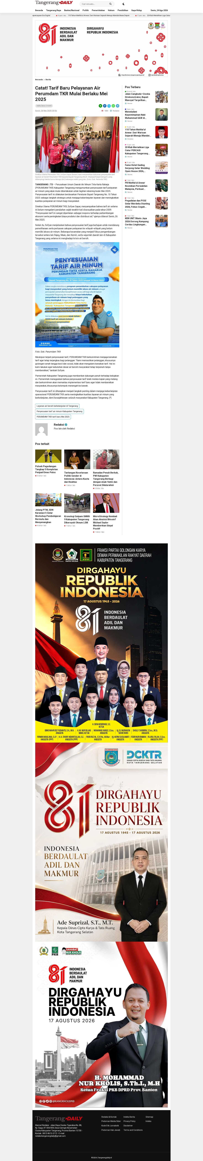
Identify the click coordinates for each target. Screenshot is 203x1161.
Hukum (111, 10)
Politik (86, 10)
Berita (48, 80)
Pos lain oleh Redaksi (64, 428)
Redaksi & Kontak (109, 1117)
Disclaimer (128, 1126)
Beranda (39, 10)
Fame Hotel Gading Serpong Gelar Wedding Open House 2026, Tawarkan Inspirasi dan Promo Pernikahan (137, 168)
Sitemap (149, 1117)
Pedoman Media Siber (111, 1121)
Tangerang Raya (53, 10)
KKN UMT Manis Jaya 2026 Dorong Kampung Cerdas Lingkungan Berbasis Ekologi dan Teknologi (137, 221)
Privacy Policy (129, 1121)
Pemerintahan (98, 10)
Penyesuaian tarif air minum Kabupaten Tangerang (59, 411)
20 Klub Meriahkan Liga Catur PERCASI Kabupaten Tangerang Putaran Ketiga (114, 15)
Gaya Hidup (136, 10)
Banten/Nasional (71, 10)
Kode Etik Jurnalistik (110, 1126)
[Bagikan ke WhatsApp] (113, 106)
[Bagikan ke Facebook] (105, 106)
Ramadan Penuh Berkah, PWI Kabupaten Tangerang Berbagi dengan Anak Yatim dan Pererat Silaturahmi (105, 478)
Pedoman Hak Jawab (111, 1130)
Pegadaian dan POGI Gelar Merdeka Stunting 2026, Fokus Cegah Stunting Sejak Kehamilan (137, 203)
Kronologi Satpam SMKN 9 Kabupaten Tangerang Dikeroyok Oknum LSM (77, 519)
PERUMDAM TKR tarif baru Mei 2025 (53, 417)
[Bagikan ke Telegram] (117, 106)
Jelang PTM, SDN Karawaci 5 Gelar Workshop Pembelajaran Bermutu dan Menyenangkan (48, 516)
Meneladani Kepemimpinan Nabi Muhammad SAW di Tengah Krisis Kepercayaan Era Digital (137, 115)
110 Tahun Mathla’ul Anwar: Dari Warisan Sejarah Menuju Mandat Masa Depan (35, 15)
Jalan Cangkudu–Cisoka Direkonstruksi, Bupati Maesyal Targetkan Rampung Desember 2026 (137, 97)
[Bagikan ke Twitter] (109, 106)
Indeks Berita (129, 1117)
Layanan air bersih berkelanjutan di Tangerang (57, 406)
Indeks (148, 1121)
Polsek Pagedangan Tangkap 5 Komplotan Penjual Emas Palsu (46, 469)
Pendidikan (123, 10)
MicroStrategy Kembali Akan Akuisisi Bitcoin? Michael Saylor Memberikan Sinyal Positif (105, 522)
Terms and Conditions (133, 1130)
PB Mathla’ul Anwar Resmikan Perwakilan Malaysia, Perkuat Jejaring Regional (136, 186)
